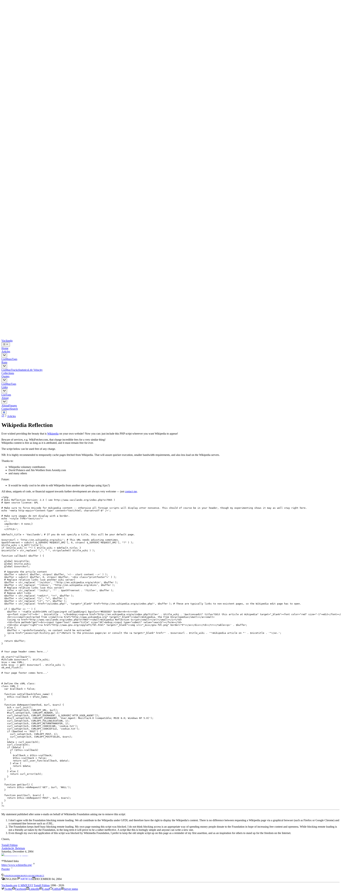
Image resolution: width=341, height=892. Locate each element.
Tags (14, 359)
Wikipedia (53, 433)
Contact (5, 408)
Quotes (5, 376)
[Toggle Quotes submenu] (4, 380)
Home (4, 348)
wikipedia (9, 875)
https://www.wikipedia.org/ (16, 865)
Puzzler (5, 869)
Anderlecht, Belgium (13, 848)
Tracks (14, 369)
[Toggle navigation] (5, 344)
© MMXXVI (25, 885)
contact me (131, 491)
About (5, 397)
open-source (29, 875)
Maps (9, 359)
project (40, 875)
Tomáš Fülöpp (9, 845)
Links (4, 387)
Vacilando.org (9, 885)
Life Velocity (35, 369)
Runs (4, 362)
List (3, 359)
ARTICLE (26, 878)
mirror (18, 875)
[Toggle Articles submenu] (4, 355)
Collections (7, 373)
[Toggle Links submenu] (4, 391)
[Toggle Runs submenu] (4, 366)
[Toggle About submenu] (4, 402)
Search (14, 408)
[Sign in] (4, 412)
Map (8, 369)
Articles (5, 351)
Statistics (23, 369)
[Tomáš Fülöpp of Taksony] (15, 854)
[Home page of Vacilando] (2, 416)
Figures (13, 405)
